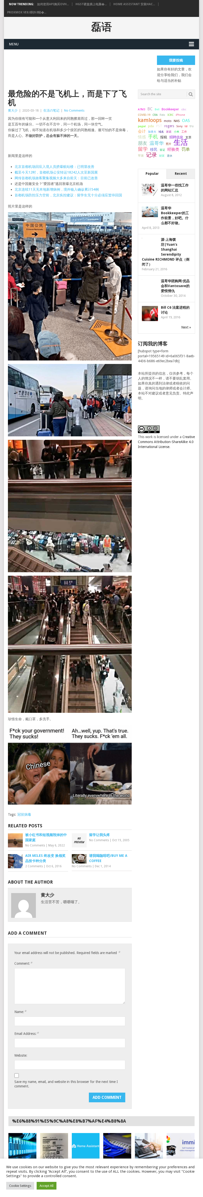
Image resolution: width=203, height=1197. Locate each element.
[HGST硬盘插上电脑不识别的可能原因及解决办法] (54, 1146)
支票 (188, 137)
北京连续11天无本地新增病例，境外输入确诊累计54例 (57, 189)
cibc (183, 109)
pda (151, 126)
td (186, 126)
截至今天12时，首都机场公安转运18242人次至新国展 (56, 172)
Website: (20, 1055)
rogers (169, 126)
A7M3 (141, 109)
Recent (181, 174)
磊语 (101, 27)
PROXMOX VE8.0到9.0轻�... (26, 12)
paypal (142, 126)
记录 (151, 154)
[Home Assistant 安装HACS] (86, 1146)
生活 (181, 142)
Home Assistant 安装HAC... (134, 4)
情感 (142, 137)
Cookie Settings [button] (20, 1186)
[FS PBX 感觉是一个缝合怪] (149, 1146)
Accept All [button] (46, 1186)
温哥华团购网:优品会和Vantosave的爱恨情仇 (175, 286)
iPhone (180, 115)
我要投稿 (176, 60)
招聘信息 (176, 137)
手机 (153, 136)
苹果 (141, 155)
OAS (186, 120)
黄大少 (13, 110)
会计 (142, 131)
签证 (162, 149)
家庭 (169, 131)
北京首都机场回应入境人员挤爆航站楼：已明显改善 (54, 167)
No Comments (74, 110)
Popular (152, 174)
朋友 (142, 143)
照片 (168, 144)
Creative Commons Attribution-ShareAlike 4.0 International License (166, 442)
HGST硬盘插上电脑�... (91, 4)
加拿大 (152, 131)
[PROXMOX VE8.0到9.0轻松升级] (117, 1146)
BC (149, 108)
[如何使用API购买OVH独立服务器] (22, 1146)
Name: (20, 1011)
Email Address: (26, 1033)
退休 (169, 155)
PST (159, 126)
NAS (177, 121)
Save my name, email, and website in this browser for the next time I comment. (66, 1084)
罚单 (185, 149)
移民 (153, 149)
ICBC (170, 115)
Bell (157, 109)
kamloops (150, 120)
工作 (184, 131)
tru (192, 126)
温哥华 (157, 143)
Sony (179, 126)
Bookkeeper (170, 109)
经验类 (173, 149)
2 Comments (34, 866)
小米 (176, 131)
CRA (154, 115)
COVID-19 (144, 115)
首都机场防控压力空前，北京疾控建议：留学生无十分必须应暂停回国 (68, 195)
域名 (161, 131)
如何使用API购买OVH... (53, 4)
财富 (162, 155)
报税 (163, 137)
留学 (143, 149)
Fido (162, 115)
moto (168, 121)
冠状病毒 (24, 814)
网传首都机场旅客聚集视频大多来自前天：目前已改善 (56, 178)
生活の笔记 (51, 110)
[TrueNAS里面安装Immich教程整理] (181, 1146)
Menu (14, 44)
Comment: (23, 963)
